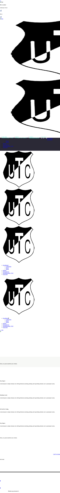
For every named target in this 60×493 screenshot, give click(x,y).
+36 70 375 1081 (13, 469)
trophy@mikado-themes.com (34, 137)
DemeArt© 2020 (4, 491)
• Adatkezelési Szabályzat (8, 474)
